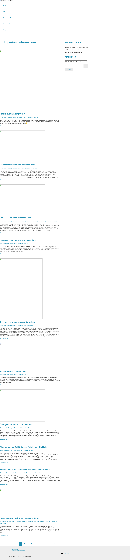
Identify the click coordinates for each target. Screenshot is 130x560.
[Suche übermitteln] (86, 66)
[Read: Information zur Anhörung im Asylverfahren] (22, 514)
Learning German (33, 428)
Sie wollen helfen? (8, 18)
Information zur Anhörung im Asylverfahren (20, 518)
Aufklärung (9, 450)
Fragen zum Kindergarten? (12, 114)
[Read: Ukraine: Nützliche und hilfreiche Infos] (22, 161)
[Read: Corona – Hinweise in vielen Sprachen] (21, 318)
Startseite (31, 325)
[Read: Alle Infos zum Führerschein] (22, 368)
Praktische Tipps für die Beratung (47, 221)
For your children (19, 117)
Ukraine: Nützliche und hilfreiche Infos (17, 165)
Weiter (57, 544)
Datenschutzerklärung (18, 550)
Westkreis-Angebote (9, 24)
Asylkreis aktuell (7, 6)
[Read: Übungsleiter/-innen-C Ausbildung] (22, 421)
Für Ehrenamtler (18, 168)
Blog (4, 30)
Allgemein (3, 117)
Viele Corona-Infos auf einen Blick (15, 218)
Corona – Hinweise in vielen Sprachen (17, 322)
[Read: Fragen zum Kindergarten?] (21, 110)
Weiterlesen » (4, 126)
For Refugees (10, 117)
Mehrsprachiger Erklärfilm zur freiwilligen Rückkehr (23, 447)
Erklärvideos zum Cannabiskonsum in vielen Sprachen (25, 469)
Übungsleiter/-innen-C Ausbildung (16, 424)
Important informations (31, 117)
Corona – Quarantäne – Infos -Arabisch (18, 240)
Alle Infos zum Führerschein (13, 371)
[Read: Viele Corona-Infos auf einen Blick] (22, 214)
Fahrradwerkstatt (8, 12)
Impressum (15, 549)
